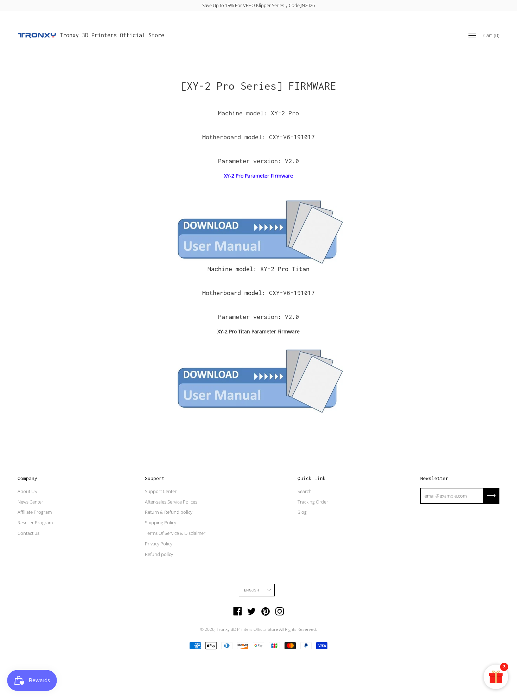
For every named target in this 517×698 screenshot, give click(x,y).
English (251, 590)
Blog (302, 512)
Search (305, 491)
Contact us (28, 533)
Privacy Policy (158, 543)
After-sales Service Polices (171, 502)
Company (27, 478)
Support (155, 478)
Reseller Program (35, 522)
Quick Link (312, 478)
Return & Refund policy (168, 512)
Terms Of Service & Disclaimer (175, 533)
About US (27, 491)
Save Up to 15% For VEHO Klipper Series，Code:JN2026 (258, 5)
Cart (491, 35)
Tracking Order (313, 502)
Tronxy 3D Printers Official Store (112, 35)
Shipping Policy (160, 522)
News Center (30, 502)
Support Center (161, 491)
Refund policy (159, 554)
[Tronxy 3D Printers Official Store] (37, 35)
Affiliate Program (35, 512)
